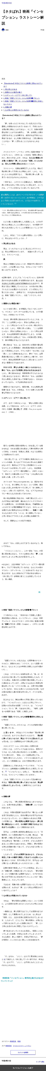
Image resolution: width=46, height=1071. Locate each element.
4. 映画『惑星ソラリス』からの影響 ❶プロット (21, 98)
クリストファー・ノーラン (22, 1046)
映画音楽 (13, 1041)
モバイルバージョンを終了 (23, 1068)
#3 (5, 959)
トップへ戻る (40, 1062)
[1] (15, 203)
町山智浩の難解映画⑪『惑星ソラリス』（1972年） (23, 999)
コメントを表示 (23, 1052)
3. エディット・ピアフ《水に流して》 (18, 95)
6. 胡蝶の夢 (7, 107)
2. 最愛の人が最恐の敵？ (12, 92)
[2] (6, 771)
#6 (39, 592)
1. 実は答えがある (10, 89)
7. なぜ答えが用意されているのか (16, 110)
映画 (19, 1041)
